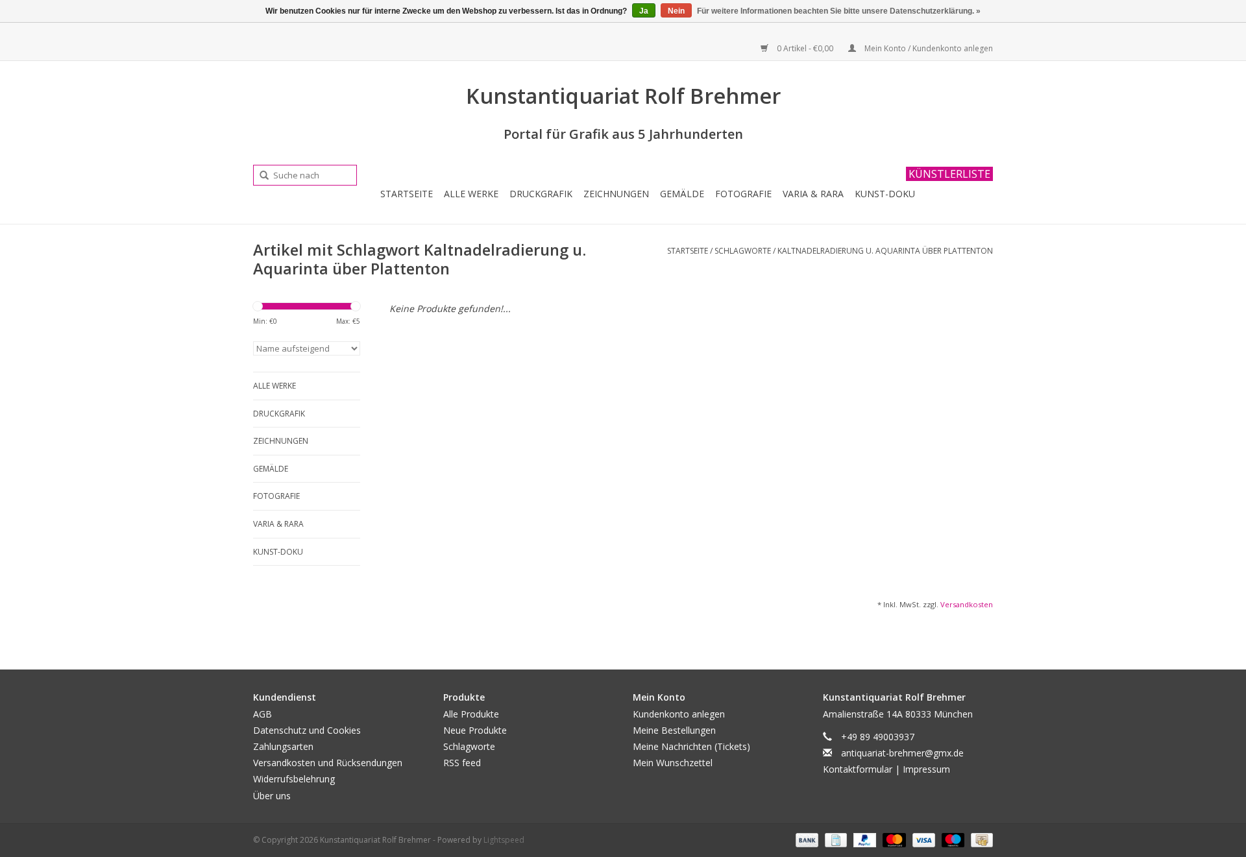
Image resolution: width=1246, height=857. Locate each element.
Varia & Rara (813, 193)
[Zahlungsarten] (805, 839)
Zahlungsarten (283, 746)
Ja (643, 11)
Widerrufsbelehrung (294, 779)
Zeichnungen (616, 193)
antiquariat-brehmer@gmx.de (902, 753)
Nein (676, 11)
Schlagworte (743, 250)
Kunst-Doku (885, 193)
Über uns (272, 796)
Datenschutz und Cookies (307, 730)
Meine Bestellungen (674, 730)
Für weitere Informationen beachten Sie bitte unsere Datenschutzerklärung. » (839, 11)
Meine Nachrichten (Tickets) (691, 746)
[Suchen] (259, 176)
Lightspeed (503, 839)
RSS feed (462, 762)
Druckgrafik (540, 193)
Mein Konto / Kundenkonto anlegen (927, 48)
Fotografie (743, 193)
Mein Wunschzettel (673, 762)
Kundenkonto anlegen (679, 714)
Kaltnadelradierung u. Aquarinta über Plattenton (885, 250)
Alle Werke (471, 193)
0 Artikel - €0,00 (805, 48)
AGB (262, 714)
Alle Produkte (471, 714)
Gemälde (682, 193)
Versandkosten (966, 604)
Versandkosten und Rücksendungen (327, 762)
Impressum (926, 769)
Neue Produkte (475, 730)
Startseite (406, 193)
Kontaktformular (857, 769)
